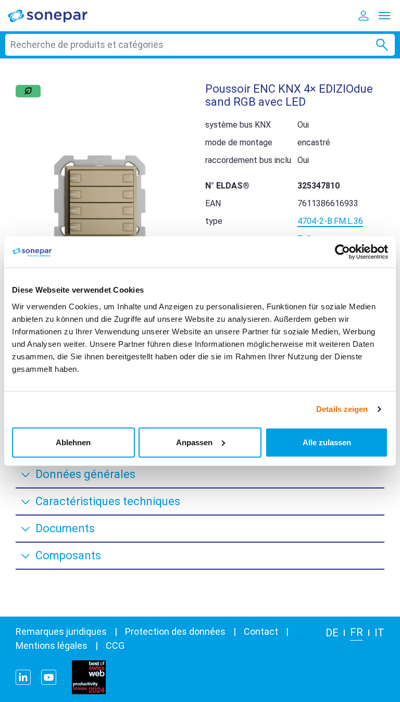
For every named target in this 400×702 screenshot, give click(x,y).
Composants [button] (68, 555)
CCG (115, 645)
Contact (261, 631)
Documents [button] (65, 528)
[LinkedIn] (23, 677)
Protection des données (175, 631)
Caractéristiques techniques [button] (107, 501)
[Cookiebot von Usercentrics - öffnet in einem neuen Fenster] (342, 252)
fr (356, 632)
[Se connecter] (363, 15)
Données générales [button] (85, 474)
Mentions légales (52, 645)
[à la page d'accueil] (55, 15)
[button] (100, 201)
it (379, 632)
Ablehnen (73, 441)
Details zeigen (342, 409)
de (332, 632)
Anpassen (194, 441)
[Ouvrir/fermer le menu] (384, 15)
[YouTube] (48, 677)
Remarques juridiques (61, 631)
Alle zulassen (327, 441)
